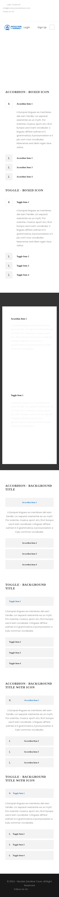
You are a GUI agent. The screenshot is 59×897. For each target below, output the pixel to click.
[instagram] (15, 16)
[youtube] (10, 16)
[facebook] (6, 16)
